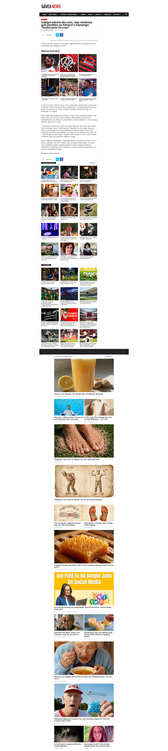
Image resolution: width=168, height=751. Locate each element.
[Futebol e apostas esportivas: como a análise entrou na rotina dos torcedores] (88, 274)
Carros (83, 14)
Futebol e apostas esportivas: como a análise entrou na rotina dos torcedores (88, 283)
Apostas (117, 14)
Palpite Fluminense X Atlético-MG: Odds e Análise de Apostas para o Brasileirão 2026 (49, 345)
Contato (98, 14)
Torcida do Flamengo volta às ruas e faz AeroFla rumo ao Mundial (68, 99)
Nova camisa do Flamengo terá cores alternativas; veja (86, 75)
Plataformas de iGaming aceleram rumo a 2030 (50, 99)
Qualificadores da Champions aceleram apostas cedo (68, 282)
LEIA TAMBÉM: (46, 265)
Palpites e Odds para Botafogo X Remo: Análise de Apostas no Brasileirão (49, 324)
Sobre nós (107, 14)
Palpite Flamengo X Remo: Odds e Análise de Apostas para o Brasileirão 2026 (67, 345)
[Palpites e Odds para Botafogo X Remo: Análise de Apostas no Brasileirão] (50, 314)
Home (44, 14)
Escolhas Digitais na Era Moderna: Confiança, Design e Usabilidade (68, 303)
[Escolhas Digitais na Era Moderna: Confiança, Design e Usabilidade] (69, 293)
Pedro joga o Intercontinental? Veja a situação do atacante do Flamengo (50, 75)
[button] (126, 14)
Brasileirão (53, 14)
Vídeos (90, 14)
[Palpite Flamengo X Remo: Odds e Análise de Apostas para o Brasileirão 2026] (69, 335)
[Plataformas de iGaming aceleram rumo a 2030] (50, 274)
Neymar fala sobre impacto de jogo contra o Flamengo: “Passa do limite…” (87, 100)
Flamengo (44, 19)
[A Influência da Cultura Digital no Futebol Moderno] (88, 293)
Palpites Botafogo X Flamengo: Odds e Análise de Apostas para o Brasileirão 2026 (88, 345)
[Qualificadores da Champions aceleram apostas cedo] (69, 274)
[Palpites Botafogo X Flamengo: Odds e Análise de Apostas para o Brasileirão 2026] (88, 335)
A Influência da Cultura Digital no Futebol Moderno (88, 302)
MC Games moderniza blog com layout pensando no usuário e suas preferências (68, 324)
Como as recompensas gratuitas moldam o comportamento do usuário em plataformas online (49, 304)
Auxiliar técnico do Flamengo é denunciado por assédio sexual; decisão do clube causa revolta (68, 75)
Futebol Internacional (69, 14)
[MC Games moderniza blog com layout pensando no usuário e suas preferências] (69, 314)
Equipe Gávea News (48, 30)
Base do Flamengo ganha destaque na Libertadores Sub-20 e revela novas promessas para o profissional (88, 325)
